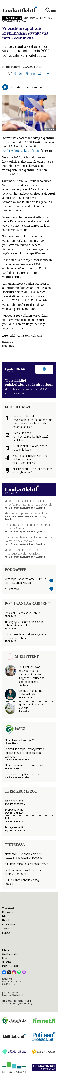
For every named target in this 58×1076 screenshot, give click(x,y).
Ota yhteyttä (8, 907)
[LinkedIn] (33, 73)
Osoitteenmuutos (10, 954)
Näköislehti (7, 920)
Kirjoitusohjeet (9, 924)
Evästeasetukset (10, 965)
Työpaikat (6, 928)
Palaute (5, 950)
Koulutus (6, 933)
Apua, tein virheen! (29, 335)
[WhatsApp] (20, 73)
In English (6, 962)
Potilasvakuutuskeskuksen (20, 150)
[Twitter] (27, 74)
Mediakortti (7, 912)
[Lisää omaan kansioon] (10, 73)
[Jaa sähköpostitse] (39, 73)
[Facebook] (15, 73)
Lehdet (5, 916)
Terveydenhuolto (12, 18)
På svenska (7, 958)
